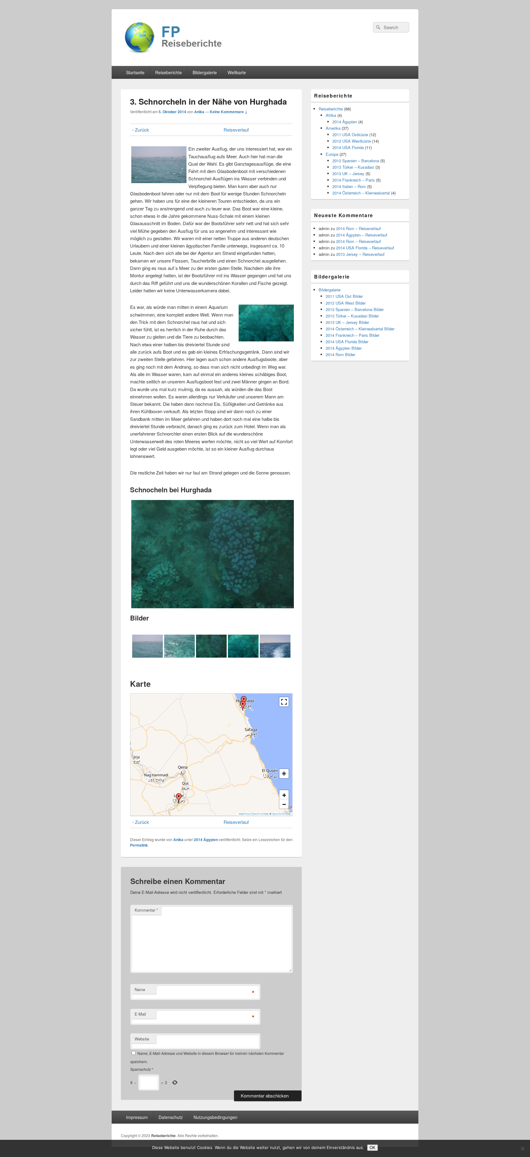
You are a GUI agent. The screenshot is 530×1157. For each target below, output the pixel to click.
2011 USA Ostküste (350, 134)
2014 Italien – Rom (349, 186)
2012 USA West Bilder (346, 303)
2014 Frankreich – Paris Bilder (352, 335)
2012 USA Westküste (351, 141)
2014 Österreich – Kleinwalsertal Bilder (360, 329)
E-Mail (140, 1014)
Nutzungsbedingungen (215, 1117)
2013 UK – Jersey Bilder (347, 322)
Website (142, 1039)
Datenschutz (171, 1117)
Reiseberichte (168, 72)
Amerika (333, 128)
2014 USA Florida (348, 147)
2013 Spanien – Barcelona (355, 160)
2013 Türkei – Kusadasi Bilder (352, 316)
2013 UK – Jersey (348, 173)
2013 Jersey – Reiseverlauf (360, 254)
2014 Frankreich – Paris (353, 180)
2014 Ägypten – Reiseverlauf (361, 235)
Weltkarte (237, 72)
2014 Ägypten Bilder (344, 348)
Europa (332, 154)
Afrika (331, 115)
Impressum (137, 1117)
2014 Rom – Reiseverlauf (358, 228)
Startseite (135, 72)
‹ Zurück (140, 129)
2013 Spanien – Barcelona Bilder (355, 309)
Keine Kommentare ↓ (229, 111)
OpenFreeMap (260, 813)
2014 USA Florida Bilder (347, 341)
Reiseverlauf (236, 129)
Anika (199, 111)
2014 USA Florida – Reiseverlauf (365, 248)
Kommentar (146, 910)
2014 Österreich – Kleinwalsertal (361, 193)
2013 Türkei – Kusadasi (353, 167)
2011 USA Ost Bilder (344, 296)
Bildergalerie (205, 72)
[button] (243, 706)
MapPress (244, 813)
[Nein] (522, 1148)
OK (372, 1147)
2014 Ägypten (206, 839)
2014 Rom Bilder (340, 354)
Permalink (139, 845)
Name (140, 989)
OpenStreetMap (281, 813)
